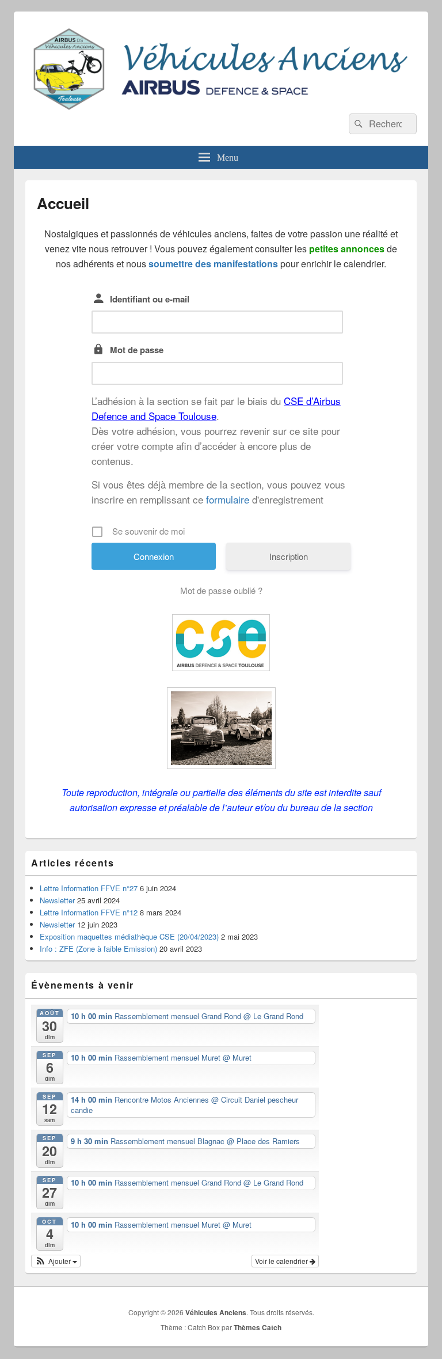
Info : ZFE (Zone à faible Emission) (98, 948)
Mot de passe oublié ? (221, 590)
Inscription (288, 556)
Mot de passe (136, 349)
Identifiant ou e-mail (149, 299)
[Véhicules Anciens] (221, 109)
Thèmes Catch (257, 1327)
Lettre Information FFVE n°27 (89, 888)
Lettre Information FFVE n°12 (89, 912)
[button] (56, 1261)
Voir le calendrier (282, 1261)
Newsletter (57, 900)
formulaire (227, 499)
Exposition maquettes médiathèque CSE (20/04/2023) (129, 936)
